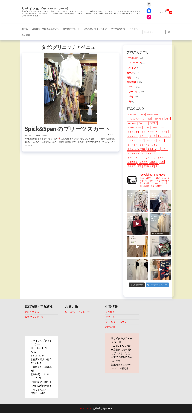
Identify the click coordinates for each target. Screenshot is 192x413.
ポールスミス (133, 153)
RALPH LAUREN (134, 127)
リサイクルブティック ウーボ (45, 9)
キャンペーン (134, 62)
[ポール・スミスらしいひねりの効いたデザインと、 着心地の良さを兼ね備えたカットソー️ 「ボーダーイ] (137, 201)
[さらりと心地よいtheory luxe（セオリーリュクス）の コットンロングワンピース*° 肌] (160, 224)
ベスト (164, 149)
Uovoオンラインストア (95, 28)
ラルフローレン (134, 157)
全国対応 (143, 162)
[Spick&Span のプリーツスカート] (70, 87)
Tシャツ (155, 127)
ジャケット (132, 136)
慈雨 (162, 162)
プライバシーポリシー (117, 321)
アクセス (133, 28)
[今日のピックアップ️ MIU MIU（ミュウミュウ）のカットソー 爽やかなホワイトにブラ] (137, 269)
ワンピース (158, 157)
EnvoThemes (86, 408)
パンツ (161, 140)
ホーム (25, 28)
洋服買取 (131, 166)
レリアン (147, 157)
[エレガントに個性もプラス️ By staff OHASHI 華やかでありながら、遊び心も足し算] (137, 224)
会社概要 (26, 35)
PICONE (153, 123)
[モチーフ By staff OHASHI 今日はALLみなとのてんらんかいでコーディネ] (160, 246)
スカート (143, 136)
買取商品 (131, 82)
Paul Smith (142, 123)
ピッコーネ (144, 144)
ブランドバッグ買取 (136, 149)
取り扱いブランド (71, 28)
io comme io (158, 119)
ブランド (133, 91)
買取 (140, 166)
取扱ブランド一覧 (34, 316)
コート (165, 131)
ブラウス (155, 144)
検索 (168, 32)
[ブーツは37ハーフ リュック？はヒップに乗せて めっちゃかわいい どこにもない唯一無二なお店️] (160, 269)
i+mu (149, 119)
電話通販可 (149, 166)
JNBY (167, 119)
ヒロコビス (132, 144)
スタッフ (131, 67)
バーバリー (151, 140)
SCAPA (146, 127)
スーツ (153, 136)
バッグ (132, 86)
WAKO (164, 127)
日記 (129, 77)
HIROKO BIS (152, 114)
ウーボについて (118, 28)
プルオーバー (153, 149)
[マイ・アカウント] (161, 12)
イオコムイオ (133, 131)
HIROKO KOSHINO (136, 119)
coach (142, 114)
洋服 (131, 96)
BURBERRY (132, 114)
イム (144, 131)
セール (130, 72)
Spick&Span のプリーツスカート (68, 128)
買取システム (32, 311)
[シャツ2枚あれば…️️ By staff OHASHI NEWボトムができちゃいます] (160, 201)
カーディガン (153, 131)
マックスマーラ (148, 153)
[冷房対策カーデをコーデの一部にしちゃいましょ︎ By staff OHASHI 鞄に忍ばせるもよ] (137, 246)
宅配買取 (154, 162)
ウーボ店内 (132, 57)
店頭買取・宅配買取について (45, 28)
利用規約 (110, 326)
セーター (131, 140)
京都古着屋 (132, 162)
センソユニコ (164, 136)
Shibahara (45, 135)
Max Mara (132, 123)
